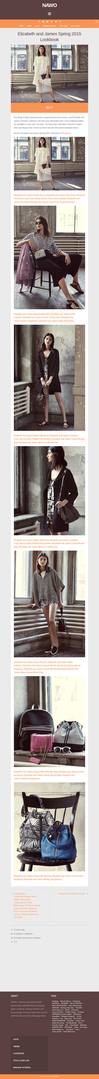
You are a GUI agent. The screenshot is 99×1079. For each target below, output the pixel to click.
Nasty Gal (68, 1018)
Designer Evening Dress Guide (71, 894)
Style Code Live (57, 1010)
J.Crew (79, 1016)
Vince (80, 1023)
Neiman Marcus (65, 1001)
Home (21, 26)
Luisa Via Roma (57, 1012)
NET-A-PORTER (76, 1003)
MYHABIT (64, 1003)
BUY (49, 107)
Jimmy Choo (80, 1021)
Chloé (76, 1027)
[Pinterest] (47, 22)
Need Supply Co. (58, 1029)
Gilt (61, 1018)
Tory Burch (69, 1029)
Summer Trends (57, 1025)
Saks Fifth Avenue (74, 1005)
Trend (29, 26)
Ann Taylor (83, 1027)
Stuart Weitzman (69, 1031)
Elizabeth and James (23, 938)
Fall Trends (77, 1018)
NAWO (49, 5)
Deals (37, 26)
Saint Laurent (56, 1031)
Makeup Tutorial (49, 26)
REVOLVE (56, 1003)
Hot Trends (75, 26)
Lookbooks (28, 934)
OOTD (67, 1010)
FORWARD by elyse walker (61, 1014)
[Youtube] (60, 22)
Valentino (55, 1018)
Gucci (77, 1029)
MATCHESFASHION (59, 1005)
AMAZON (55, 1008)
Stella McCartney (58, 1023)
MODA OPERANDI (58, 1021)
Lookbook (18, 934)
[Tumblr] (52, 22)
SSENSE (70, 1021)
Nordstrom (76, 1001)
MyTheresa (77, 1014)
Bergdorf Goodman (68, 1016)
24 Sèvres (74, 1010)
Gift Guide (63, 26)
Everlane (81, 1012)
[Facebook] (39, 22)
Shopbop (37, 938)
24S (66, 1025)
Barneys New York (67, 1008)
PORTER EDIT (57, 1027)
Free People (74, 1025)
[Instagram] (43, 22)
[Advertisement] (29, 968)
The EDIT (78, 1008)
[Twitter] (56, 22)
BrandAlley (56, 1016)
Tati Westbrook (71, 1023)
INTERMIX (68, 1027)
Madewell (83, 1025)
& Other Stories (70, 1012)
